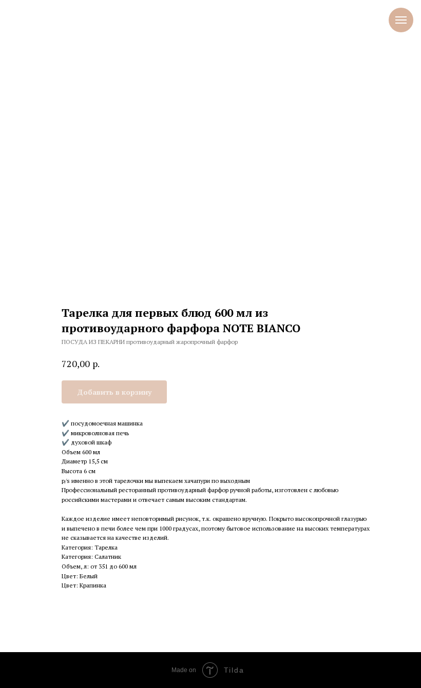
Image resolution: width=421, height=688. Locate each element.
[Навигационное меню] (401, 20)
